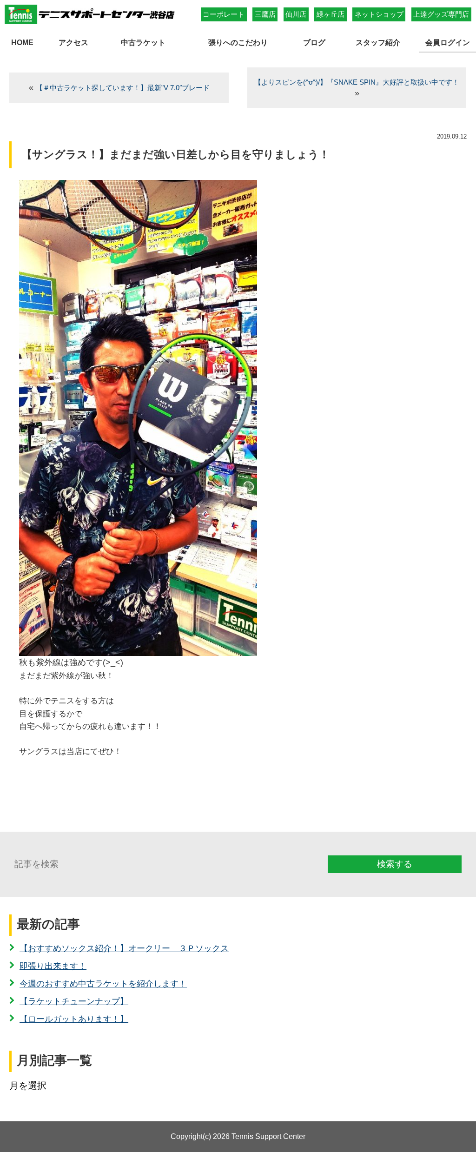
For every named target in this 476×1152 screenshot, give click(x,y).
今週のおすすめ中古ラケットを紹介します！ (103, 983)
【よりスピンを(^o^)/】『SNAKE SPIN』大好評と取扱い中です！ (356, 82)
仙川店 (295, 14)
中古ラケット (143, 42)
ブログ (314, 42)
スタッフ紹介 (378, 42)
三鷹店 (265, 14)
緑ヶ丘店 (330, 14)
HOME (22, 42)
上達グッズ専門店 (441, 14)
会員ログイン (447, 42)
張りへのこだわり (238, 42)
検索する (394, 864)
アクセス (73, 42)
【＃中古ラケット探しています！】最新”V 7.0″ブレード (123, 88)
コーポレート (224, 14)
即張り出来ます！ (53, 966)
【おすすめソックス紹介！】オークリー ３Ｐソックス (124, 948)
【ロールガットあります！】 (74, 1019)
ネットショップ (379, 14)
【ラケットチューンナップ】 (74, 1001)
